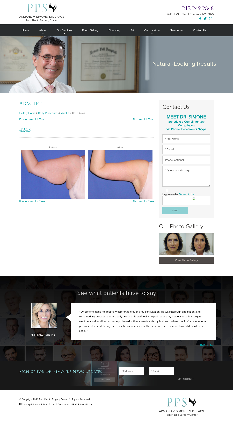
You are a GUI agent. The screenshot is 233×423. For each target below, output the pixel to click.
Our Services (64, 30)
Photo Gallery (90, 30)
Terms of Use (186, 194)
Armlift (30, 103)
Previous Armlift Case (32, 119)
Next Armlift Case (143, 119)
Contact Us (199, 30)
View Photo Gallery (186, 260)
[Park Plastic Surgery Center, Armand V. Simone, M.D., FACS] (41, 12)
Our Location (152, 30)
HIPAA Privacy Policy (81, 404)
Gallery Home (27, 113)
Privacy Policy (39, 404)
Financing (114, 30)
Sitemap (26, 404)
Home (25, 30)
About (43, 30)
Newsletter (176, 30)
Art (132, 30)
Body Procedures (48, 113)
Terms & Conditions (59, 404)
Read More (209, 345)
